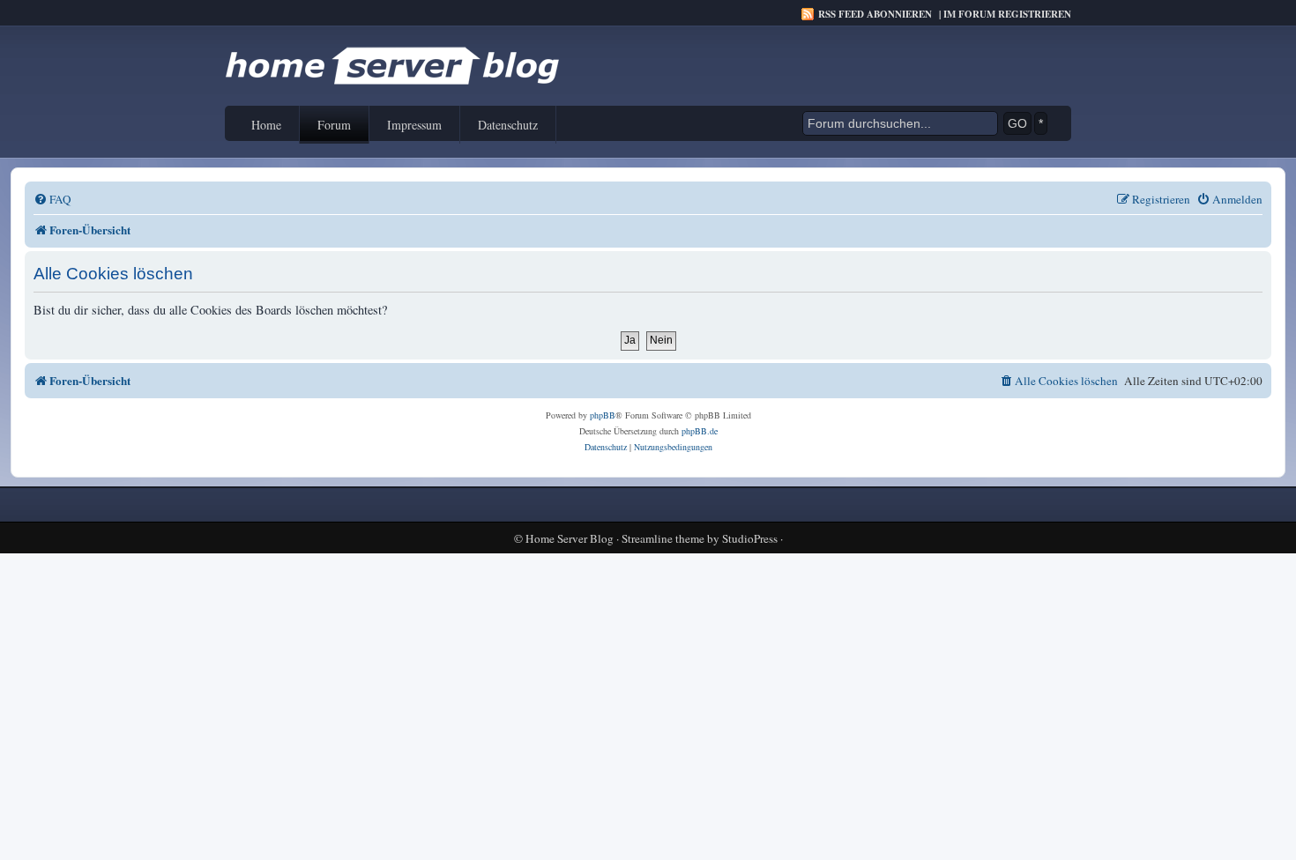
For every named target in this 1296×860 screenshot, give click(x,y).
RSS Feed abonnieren (875, 14)
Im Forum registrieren (1007, 14)
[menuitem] (52, 199)
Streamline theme (663, 538)
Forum (334, 124)
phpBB (602, 415)
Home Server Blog (569, 538)
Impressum (414, 124)
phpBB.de (700, 431)
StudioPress (750, 538)
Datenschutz (508, 124)
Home (266, 124)
